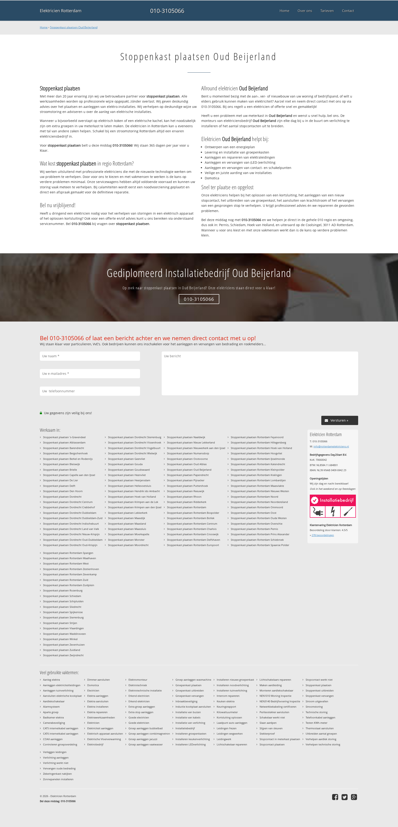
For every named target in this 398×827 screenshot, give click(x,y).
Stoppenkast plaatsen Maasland (127, 523)
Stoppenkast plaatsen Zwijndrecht (63, 655)
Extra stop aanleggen (141, 712)
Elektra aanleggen (97, 695)
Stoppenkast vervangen (320, 695)
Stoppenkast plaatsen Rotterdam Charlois (192, 529)
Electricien (93, 690)
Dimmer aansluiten (98, 679)
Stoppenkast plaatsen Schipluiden (63, 601)
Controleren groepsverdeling (60, 744)
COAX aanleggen (53, 739)
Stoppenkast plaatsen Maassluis (127, 529)
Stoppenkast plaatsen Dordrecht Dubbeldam (69, 512)
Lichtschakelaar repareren (232, 744)
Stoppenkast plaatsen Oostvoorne (187, 459)
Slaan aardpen (268, 722)
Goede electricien (139, 717)
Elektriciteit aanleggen (100, 728)
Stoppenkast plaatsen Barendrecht (63, 448)
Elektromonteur (138, 679)
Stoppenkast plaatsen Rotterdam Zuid (65, 580)
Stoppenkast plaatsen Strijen (60, 623)
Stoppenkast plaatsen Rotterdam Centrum (192, 523)
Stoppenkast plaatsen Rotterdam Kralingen (256, 475)
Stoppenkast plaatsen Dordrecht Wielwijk (132, 453)
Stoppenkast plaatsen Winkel (60, 639)
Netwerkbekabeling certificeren (278, 706)
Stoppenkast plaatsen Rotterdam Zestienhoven (71, 569)
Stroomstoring (314, 706)
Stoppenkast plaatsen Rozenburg (62, 590)
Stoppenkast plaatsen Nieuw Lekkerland (191, 442)
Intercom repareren (228, 695)
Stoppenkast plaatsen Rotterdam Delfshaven (193, 539)
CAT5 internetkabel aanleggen (60, 728)
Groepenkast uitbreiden (190, 690)
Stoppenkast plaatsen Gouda (125, 464)
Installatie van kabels (188, 717)
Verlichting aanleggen (56, 757)
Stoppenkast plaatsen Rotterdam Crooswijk (193, 534)
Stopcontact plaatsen (272, 744)
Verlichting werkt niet (55, 763)
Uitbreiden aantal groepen (321, 733)
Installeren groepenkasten (191, 733)
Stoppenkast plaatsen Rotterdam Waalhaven (69, 558)
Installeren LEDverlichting (191, 744)
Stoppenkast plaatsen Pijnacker (185, 480)
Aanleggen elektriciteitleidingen (61, 685)
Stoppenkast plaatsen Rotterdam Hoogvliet (256, 453)
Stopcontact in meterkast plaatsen (280, 739)
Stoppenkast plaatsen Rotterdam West (66, 563)
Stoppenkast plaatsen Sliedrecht (62, 606)
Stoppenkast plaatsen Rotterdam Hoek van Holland (261, 448)
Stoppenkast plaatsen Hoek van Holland (132, 496)
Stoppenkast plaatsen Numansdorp (188, 453)
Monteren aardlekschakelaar (276, 690)
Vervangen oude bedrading (59, 768)
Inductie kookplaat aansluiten (193, 706)
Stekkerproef (267, 733)
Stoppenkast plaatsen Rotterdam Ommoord (257, 507)
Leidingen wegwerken (230, 733)
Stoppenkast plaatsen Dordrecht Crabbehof (69, 507)
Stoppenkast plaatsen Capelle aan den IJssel (69, 475)
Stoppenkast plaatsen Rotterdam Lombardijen (258, 480)
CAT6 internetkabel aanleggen (60, 733)
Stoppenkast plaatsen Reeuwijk (185, 491)
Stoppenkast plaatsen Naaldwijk (186, 437)
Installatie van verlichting (190, 722)
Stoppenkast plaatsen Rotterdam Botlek (190, 518)
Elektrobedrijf (95, 744)
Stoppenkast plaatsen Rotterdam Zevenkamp (70, 574)
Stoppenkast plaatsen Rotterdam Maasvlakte (257, 485)
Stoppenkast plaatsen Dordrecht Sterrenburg (134, 437)
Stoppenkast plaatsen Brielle (60, 469)
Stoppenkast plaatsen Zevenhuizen (64, 644)
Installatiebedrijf (185, 728)
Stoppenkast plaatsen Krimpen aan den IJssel (134, 507)
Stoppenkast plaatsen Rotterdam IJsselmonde (258, 459)
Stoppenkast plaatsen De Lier (60, 480)
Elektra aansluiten (97, 701)
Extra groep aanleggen (142, 706)
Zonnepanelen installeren (58, 779)
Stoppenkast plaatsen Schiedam (62, 596)
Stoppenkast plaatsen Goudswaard (129, 469)
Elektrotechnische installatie (145, 690)
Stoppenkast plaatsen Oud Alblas (187, 464)
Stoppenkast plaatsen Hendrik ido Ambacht (134, 491)
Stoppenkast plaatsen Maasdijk (126, 518)
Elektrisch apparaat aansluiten (105, 733)
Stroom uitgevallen (317, 701)
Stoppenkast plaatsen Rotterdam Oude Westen (259, 518)
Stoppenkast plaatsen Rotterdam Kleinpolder (257, 469)
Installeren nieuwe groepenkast (235, 679)
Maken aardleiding (271, 685)
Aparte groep (51, 712)
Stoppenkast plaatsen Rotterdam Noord (254, 496)
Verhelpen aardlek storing (321, 739)
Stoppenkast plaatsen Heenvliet (127, 475)
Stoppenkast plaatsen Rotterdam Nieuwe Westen (260, 491)
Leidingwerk (224, 739)
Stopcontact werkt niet (319, 679)
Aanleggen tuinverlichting (58, 690)
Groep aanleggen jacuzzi (143, 739)
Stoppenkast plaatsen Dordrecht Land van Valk (71, 529)
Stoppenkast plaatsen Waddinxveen (64, 633)
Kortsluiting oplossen (229, 717)
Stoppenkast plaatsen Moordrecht (128, 545)
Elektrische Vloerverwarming (104, 739)
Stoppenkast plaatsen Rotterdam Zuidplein (68, 585)
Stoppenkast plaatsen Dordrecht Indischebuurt (71, 523)
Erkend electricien (139, 695)
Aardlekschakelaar (53, 701)
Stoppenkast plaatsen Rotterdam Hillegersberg (258, 442)
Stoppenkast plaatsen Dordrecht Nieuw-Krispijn (71, 534)
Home (44, 27)
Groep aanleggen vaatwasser (146, 744)
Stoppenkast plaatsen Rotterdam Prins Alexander (260, 534)
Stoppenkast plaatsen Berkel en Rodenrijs (68, 459)
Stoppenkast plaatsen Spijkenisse (63, 612)
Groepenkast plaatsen (189, 685)
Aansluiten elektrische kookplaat (62, 695)
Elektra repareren (97, 712)
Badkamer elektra (53, 717)
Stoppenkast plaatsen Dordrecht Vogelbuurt (134, 448)
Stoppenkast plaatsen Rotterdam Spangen (68, 553)
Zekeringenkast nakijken (57, 773)
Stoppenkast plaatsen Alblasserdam (64, 442)
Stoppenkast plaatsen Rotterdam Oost (253, 512)
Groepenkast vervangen (190, 695)
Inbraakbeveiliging (186, 701)
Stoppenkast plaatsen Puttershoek (187, 485)
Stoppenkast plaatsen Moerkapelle (128, 534)
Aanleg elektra (51, 679)
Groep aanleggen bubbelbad (146, 728)
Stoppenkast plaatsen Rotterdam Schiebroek (257, 539)
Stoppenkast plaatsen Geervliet (126, 459)
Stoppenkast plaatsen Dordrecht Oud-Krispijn (70, 545)
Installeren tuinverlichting (232, 690)
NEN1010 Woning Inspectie (275, 695)
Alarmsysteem (51, 706)
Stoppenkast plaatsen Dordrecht (62, 496)
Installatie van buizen (188, 712)
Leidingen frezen (227, 728)
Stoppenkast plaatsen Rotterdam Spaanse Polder (260, 545)
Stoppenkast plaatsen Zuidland (61, 650)
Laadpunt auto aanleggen (232, 722)
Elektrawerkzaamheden (101, 717)
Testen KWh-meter (316, 722)
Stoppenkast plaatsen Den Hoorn (63, 491)
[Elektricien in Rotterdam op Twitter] (345, 797)
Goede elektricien (139, 722)
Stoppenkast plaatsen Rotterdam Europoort (193, 545)
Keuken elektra (225, 701)
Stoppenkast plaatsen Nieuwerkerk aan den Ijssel (196, 448)
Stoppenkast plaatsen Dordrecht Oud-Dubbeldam (72, 539)
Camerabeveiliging (54, 722)
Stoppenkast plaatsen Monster (126, 539)
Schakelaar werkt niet (272, 717)
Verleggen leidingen (55, 752)
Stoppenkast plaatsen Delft (59, 485)
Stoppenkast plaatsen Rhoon (184, 496)
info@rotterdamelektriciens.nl (331, 446)
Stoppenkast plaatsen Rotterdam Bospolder (193, 512)
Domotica (93, 685)
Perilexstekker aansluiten (274, 712)
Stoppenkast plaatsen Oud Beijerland (73, 27)
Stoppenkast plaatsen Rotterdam (186, 507)
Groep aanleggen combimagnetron (149, 733)
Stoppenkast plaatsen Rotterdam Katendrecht (258, 464)
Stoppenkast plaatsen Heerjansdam (129, 480)
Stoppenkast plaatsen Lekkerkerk (127, 512)
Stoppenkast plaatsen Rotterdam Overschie (256, 523)
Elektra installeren (97, 706)
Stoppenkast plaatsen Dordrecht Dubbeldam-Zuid (72, 518)
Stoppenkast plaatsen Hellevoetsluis (129, 485)
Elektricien (93, 722)
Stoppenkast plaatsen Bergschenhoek (65, 453)
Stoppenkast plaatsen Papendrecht (188, 475)
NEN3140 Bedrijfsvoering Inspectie (280, 701)
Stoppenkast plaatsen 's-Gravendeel (64, 437)
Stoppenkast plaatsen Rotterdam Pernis (254, 529)
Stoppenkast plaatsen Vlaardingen (63, 628)
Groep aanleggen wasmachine (193, 679)
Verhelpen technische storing (323, 744)
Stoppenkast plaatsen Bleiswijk (61, 464)
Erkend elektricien (139, 701)
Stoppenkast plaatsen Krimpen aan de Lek (133, 502)
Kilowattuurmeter (227, 712)
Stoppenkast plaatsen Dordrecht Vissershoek (134, 442)
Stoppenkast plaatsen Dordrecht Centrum (68, 502)
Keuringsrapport (226, 706)
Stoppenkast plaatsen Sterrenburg (63, 617)
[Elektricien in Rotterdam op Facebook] (335, 797)
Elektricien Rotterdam (61, 10)
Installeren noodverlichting (233, 685)
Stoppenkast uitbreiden (320, 690)
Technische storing (317, 712)
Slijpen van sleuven (271, 728)
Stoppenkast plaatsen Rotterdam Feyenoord (257, 437)
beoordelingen (323, 535)
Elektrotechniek (138, 685)
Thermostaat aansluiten (320, 728)
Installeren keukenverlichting (193, 739)
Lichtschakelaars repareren (275, 679)
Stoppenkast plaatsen (318, 685)
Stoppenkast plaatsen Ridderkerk (186, 502)
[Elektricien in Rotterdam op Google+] (354, 797)
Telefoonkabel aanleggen (320, 717)
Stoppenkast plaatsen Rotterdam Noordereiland (259, 502)
